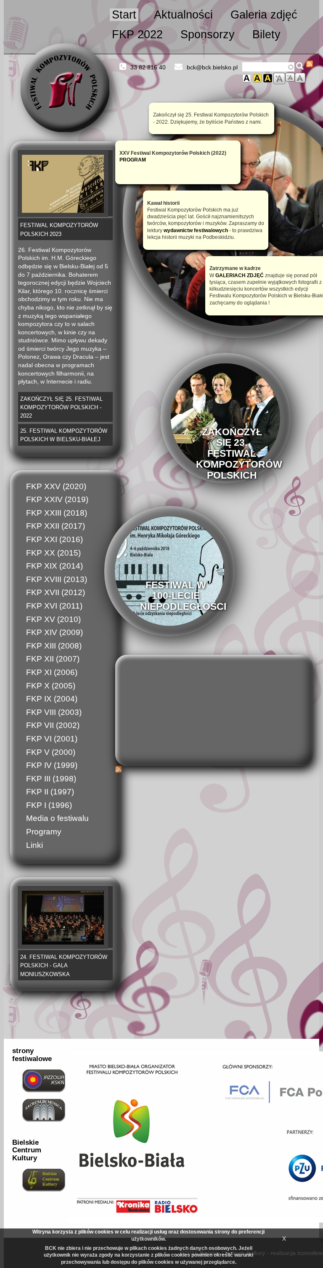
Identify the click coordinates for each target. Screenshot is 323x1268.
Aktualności (183, 14)
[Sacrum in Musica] (44, 1109)
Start (124, 14)
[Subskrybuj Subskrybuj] (309, 64)
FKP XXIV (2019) (57, 499)
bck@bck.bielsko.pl (212, 67)
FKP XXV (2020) (56, 486)
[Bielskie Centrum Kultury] (44, 1179)
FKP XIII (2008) (54, 645)
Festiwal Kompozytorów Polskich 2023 (59, 229)
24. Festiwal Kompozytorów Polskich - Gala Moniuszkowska (63, 965)
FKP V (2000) (50, 752)
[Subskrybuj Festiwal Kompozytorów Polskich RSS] (214, 769)
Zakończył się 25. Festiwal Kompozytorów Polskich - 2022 (61, 407)
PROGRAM (132, 159)
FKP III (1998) (51, 778)
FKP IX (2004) (51, 698)
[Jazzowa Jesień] (44, 1080)
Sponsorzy (207, 34)
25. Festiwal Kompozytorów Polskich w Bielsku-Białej (63, 435)
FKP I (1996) (49, 805)
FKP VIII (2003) (54, 712)
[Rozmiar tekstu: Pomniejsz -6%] (290, 77)
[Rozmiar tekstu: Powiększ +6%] (279, 78)
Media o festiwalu (57, 818)
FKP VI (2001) (51, 738)
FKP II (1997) (50, 791)
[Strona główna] (65, 87)
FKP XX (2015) (53, 552)
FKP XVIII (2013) (56, 579)
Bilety (266, 34)
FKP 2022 (137, 34)
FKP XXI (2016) (54, 539)
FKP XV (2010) (53, 619)
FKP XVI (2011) (54, 605)
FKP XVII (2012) (55, 592)
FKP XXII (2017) (55, 525)
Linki (34, 845)
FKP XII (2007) (52, 658)
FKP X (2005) (50, 685)
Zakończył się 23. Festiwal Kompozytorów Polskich (239, 453)
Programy (43, 831)
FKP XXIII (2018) (56, 512)
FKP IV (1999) (51, 765)
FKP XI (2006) (51, 672)
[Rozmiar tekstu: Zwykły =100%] (300, 78)
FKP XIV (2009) (54, 632)
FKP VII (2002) (52, 725)
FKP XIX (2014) (54, 565)
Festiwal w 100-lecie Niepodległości (183, 596)
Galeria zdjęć (263, 14)
